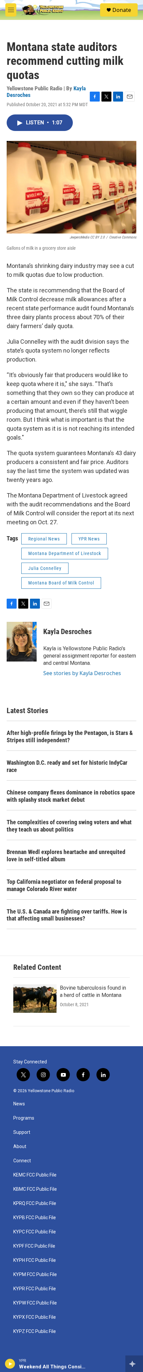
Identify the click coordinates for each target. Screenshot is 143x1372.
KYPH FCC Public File (34, 1260)
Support (21, 1132)
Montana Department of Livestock (64, 553)
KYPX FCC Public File (34, 1317)
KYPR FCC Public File (34, 1288)
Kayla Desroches (67, 631)
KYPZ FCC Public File (34, 1331)
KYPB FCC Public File (34, 1217)
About (19, 1146)
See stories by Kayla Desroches (82, 673)
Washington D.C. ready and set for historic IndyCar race (67, 766)
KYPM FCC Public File (35, 1274)
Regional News (44, 538)
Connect (22, 1160)
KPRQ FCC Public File (34, 1203)
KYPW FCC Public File (35, 1303)
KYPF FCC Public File (34, 1246)
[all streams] (134, 1363)
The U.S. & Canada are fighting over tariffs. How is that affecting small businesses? (67, 915)
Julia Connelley (45, 568)
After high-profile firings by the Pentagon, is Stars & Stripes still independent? (70, 736)
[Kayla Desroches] (22, 642)
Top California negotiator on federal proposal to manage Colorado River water (64, 885)
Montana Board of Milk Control (61, 582)
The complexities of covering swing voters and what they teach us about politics (69, 826)
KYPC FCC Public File (34, 1231)
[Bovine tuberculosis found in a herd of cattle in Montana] (35, 998)
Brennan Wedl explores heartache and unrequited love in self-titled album (66, 855)
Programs (23, 1118)
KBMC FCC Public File (35, 1189)
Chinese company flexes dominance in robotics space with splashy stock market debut (71, 796)
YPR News (89, 538)
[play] (10, 1363)
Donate (121, 10)
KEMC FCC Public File (35, 1175)
